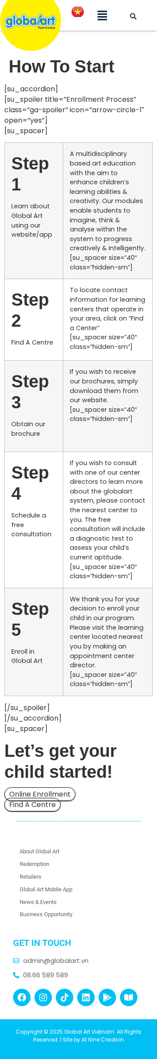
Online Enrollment (40, 794)
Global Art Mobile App (46, 889)
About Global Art (39, 851)
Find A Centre (32, 805)
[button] (102, 15)
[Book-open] (128, 997)
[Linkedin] (86, 997)
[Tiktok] (64, 997)
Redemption (34, 864)
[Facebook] (22, 997)
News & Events (38, 902)
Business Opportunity (46, 914)
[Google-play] (107, 997)
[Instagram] (43, 997)
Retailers (30, 876)
